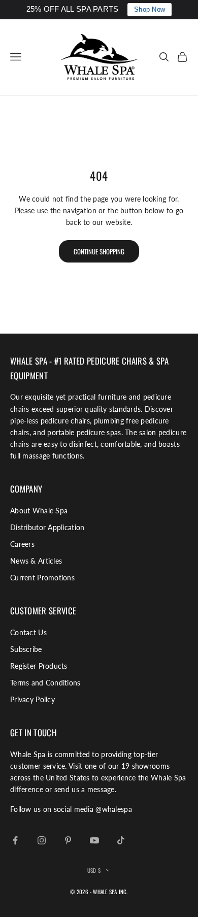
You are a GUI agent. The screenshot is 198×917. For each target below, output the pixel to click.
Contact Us (28, 632)
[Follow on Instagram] (42, 840)
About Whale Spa (39, 510)
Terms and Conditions (45, 682)
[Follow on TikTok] (121, 840)
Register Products (39, 666)
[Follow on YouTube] (94, 840)
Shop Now (149, 9)
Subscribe (26, 649)
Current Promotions (42, 577)
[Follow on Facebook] (15, 840)
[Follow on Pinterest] (68, 840)
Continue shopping (99, 251)
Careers (22, 544)
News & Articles (36, 560)
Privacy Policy (32, 699)
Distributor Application (47, 527)
